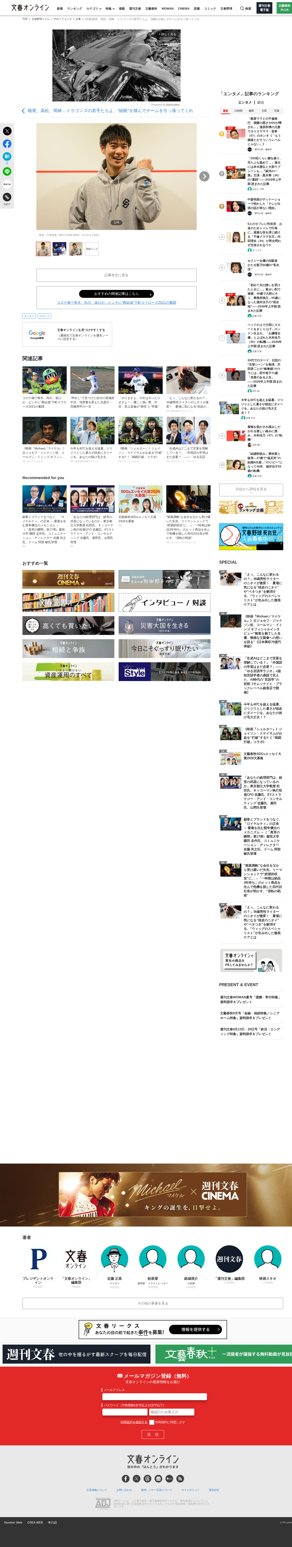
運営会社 (214, 1490)
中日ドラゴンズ (63, 19)
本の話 (52, 1522)
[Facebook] (126, 1479)
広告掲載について (97, 1490)
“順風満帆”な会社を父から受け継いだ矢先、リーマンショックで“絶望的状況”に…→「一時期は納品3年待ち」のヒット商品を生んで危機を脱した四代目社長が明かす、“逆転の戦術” (188, 529)
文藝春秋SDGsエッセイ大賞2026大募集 (137, 521)
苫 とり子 (257, 250)
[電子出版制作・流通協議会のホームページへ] (103, 1504)
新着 (60, 8)
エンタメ (29, 316)
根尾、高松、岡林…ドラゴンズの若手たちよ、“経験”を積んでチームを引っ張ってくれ (110, 110)
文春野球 (226, 8)
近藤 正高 (257, 316)
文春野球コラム (41, 19)
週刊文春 (135, 8)
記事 (78, 19)
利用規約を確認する (134, 1422)
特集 (109, 8)
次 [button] (204, 176)
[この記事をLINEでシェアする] (7, 172)
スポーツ (44, 316)
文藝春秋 (151, 8)
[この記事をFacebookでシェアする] (7, 144)
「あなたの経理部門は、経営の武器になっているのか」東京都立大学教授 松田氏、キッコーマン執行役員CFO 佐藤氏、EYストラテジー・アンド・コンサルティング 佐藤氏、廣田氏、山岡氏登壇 (92, 531)
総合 (260, 102)
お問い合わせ (124, 1490)
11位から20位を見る (251, 489)
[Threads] (147, 1479)
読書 (197, 8)
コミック (210, 8)
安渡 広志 (250, 418)
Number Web (13, 1522)
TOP (25, 19)
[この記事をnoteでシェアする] (7, 185)
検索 (248, 8)
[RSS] (180, 1479)
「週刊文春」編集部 (262, 149)
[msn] (169, 1479)
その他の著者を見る (152, 1303)
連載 (122, 8)
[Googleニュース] (158, 1479)
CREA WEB (35, 1522)
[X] (136, 1479)
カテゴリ (92, 8)
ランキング (74, 8)
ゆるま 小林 (258, 189)
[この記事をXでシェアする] (7, 131)
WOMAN (168, 8)
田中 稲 (256, 391)
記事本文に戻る (116, 275)
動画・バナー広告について (156, 1490)
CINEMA (184, 8)
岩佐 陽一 (257, 445)
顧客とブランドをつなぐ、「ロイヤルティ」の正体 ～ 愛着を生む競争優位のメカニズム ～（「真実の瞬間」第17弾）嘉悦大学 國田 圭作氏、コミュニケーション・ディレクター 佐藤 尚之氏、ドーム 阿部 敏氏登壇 (44, 531)
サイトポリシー (190, 1490)
